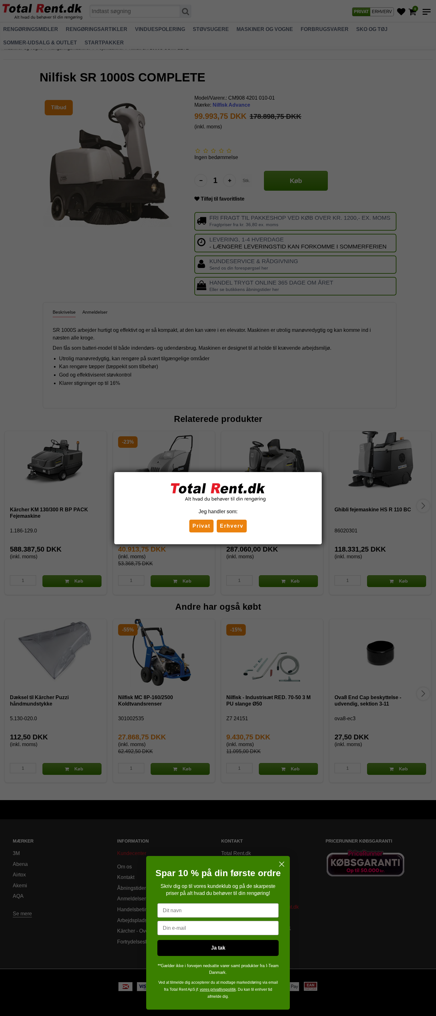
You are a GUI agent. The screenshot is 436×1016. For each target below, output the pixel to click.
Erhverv (232, 526)
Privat (201, 526)
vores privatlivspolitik (218, 989)
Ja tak (218, 948)
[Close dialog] (281, 864)
